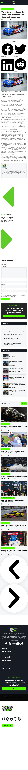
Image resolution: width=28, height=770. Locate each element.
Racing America (5, 753)
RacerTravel (5, 763)
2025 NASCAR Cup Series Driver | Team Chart (13, 335)
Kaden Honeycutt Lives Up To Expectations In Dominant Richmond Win (16, 363)
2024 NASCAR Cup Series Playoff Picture (13, 328)
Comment (3, 266)
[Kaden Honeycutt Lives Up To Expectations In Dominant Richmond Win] (5, 363)
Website (3, 289)
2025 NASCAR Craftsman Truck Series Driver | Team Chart (12, 344)
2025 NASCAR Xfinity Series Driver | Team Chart (13, 339)
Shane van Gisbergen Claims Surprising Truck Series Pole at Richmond (16, 377)
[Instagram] (14, 643)
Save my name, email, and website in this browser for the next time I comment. (13, 296)
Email (3, 284)
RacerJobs (4, 760)
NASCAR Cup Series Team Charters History (14, 331)
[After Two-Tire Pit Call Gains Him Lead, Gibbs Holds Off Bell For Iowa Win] (5, 392)
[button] (2, 2)
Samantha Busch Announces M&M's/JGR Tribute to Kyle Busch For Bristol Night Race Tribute (17, 385)
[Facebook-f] (6, 643)
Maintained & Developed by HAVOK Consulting (14, 697)
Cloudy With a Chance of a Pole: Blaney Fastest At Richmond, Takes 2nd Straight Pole (16, 370)
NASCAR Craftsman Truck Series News (7, 497)
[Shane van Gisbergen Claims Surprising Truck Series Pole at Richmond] (5, 378)
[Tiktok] (22, 643)
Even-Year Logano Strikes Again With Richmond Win (16, 355)
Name (2, 279)
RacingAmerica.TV (6, 757)
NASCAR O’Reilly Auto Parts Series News (7, 657)
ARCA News (4, 665)
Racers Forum (5, 766)
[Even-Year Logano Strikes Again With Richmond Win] (5, 356)
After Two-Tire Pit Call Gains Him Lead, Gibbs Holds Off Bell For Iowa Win (17, 392)
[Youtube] (18, 643)
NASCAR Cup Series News (7, 9)
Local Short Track (6, 668)
